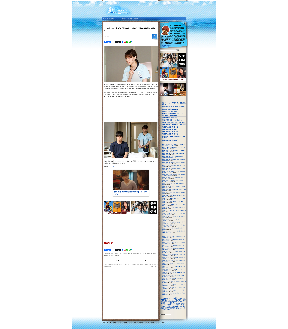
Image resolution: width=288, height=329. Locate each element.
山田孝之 (170, 301)
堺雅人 (169, 300)
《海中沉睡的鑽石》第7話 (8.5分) (170, 129)
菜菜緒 (172, 308)
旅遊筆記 (141, 322)
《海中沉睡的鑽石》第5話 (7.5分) (170, 131)
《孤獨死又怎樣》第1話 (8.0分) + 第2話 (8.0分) (173, 122)
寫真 (179, 300)
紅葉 (180, 306)
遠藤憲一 (181, 308)
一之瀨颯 (120, 254)
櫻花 (169, 305)
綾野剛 (162, 308)
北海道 (165, 300)
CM (171, 298)
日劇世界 (124, 18)
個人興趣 (157, 322)
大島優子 (172, 300)
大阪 (176, 300)
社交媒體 (130, 322)
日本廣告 (130, 18)
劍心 (108, 36)
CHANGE (125, 322)
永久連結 (117, 255)
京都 (175, 298)
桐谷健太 (166, 305)
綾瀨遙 (183, 306)
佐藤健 (179, 298)
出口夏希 (125, 254)
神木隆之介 (164, 306)
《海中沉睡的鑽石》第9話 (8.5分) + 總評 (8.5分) (174, 124)
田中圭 (177, 305)
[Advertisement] (143, 110)
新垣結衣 (181, 301)
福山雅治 (172, 306)
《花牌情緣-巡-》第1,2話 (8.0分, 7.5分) (171, 109)
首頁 (104, 322)
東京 (180, 303)
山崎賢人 (166, 301)
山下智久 (162, 301)
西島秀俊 (176, 308)
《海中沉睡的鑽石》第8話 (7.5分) (170, 127)
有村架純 (163, 303)
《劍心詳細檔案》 (166, 46)
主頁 (106, 18)
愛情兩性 (119, 322)
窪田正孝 (177, 306)
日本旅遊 (136, 18)
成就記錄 (136, 322)
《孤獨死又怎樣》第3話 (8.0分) (169, 117)
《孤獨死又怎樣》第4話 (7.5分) (169, 111)
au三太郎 (168, 298)
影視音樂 (147, 322)
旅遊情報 (118, 18)
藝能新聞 (112, 18)
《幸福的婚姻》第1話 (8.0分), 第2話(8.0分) (172, 120)
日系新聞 (109, 322)
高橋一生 (166, 309)
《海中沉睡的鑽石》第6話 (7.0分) (170, 134)
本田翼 (175, 303)
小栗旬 (183, 300)
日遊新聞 (152, 322)
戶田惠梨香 (175, 301)
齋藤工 (169, 309)
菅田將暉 (167, 308)
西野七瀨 (130, 254)
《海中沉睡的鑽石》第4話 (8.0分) (170, 140)
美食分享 (142, 18)
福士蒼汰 (168, 306)
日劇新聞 (111, 254)
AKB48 (163, 298)
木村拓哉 (171, 303)
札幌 (178, 303)
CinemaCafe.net (113, 167)
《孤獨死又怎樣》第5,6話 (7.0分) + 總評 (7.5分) (173, 106)
